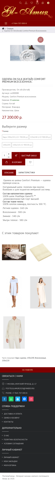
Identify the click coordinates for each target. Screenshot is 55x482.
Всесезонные (40, 358)
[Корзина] (37, 3)
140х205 (6, 145)
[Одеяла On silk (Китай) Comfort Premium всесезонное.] (27, 53)
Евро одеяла (20, 358)
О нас (6, 435)
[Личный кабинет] (26, 3)
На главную (27, 370)
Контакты (8, 422)
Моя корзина (10, 465)
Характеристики (26, 172)
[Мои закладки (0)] (32, 3)
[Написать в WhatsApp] (43, 3)
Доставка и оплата (13, 414)
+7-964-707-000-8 (19, 23)
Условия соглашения (13, 443)
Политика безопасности (15, 439)
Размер (5, 131)
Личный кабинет (11, 457)
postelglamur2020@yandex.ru (20, 388)
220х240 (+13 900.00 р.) (40, 137)
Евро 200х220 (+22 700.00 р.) (15, 137)
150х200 (30, 358)
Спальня (10, 28)
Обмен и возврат (12, 418)
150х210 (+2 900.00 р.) (22, 145)
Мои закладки (10, 461)
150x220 (5, 360)
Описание (9, 172)
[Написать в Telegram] (48, 3)
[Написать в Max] (52, 1)
